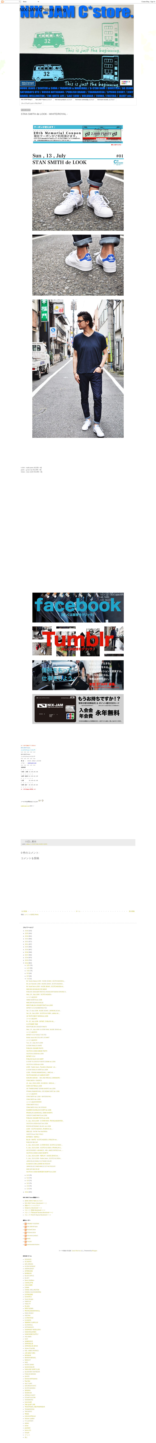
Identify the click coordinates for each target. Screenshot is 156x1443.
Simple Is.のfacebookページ (33, 1208)
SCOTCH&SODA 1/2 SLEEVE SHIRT (37, 1075)
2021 (27, 944)
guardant (27, 1428)
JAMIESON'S (29, 1341)
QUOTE (27, 1376)
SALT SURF (28, 1383)
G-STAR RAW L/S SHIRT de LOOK (37, 1070)
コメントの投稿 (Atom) (31, 914)
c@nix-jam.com (25, 806)
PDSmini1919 (31, 1232)
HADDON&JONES (30, 1332)
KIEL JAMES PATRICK (32, 1350)
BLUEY (27, 1278)
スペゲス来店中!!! (31, 997)
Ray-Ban (27, 1381)
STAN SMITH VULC (32, 1104)
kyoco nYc (28, 1430)
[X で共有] (31, 841)
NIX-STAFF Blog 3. (27, 99)
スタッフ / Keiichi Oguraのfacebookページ (38, 1215)
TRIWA (27, 1414)
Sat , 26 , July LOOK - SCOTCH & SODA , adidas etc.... (43, 1013)
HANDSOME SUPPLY (31, 1334)
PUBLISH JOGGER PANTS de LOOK (37, 1118)
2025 (27, 933)
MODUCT (28, 1360)
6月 (28, 1175)
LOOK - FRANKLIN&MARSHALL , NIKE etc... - (40, 1072)
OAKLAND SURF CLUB (32, 1369)
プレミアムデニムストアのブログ (31, 103)
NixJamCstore (31, 1229)
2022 (27, 941)
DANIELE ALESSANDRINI (33, 1292)
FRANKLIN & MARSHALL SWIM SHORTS (39, 1113)
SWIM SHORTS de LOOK (34, 1000)
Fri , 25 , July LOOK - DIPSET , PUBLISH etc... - (40, 1021)
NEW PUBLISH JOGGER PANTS (36, 1027)
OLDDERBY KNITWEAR (32, 1372)
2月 (28, 1186)
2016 (27, 957)
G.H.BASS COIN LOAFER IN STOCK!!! (38, 1164)
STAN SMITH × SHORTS (34, 1080)
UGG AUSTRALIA (30, 1416)
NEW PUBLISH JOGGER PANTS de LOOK (39, 1005)
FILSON (27, 1306)
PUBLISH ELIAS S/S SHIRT (35, 1059)
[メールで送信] (26, 841)
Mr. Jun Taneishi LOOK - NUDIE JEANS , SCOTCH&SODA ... (45, 984)
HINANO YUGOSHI (33, 1223)
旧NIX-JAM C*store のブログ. (34, 1201)
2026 (27, 931)
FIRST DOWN (29, 1308)
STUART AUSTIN (30, 1397)
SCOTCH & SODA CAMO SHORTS (37, 1153)
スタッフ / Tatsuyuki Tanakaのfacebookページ (39, 1212)
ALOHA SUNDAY (30, 1266)
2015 (27, 960)
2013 (27, 1192)
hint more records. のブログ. (106, 99)
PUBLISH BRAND (30, 1374)
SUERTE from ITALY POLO (34, 1134)
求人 (26, 1437)
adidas (28, 844)
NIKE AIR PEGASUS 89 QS (34, 1002)
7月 (28, 979)
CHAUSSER (28, 1285)
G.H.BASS (28, 1320)
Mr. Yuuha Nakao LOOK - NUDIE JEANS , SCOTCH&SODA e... (45, 981)
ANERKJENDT (29, 1268)
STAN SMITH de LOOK (33, 1099)
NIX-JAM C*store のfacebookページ (36, 1203)
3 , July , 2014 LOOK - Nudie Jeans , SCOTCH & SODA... (43, 1158)
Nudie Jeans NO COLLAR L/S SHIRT (37, 1037)
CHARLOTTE (29, 1283)
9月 (28, 973)
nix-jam (29, 1241)
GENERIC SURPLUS (31, 1322)
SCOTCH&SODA (30, 1388)
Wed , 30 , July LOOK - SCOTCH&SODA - (39, 994)
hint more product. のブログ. (63, 99)
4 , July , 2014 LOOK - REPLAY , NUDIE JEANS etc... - (43, 1156)
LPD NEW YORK (30, 1353)
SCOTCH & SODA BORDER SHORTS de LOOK (41, 1172)
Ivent (26, 1339)
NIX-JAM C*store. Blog (43, 9)
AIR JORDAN (29, 1264)
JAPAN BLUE (29, 1343)
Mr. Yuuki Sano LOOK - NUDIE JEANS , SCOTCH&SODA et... (45, 986)
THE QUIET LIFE (30, 1404)
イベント (27, 1435)
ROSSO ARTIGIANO (31, 1379)
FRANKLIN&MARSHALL (32, 1311)
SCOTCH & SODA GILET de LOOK (37, 1123)
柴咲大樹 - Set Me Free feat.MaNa (36, 1131)
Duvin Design (29, 1299)
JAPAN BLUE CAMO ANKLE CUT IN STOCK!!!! (40, 1166)
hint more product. (32, 1235)
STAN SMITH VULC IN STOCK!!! (36, 1107)
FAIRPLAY (28, 1301)
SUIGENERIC (29, 1400)
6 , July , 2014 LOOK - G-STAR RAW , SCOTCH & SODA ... (44, 1145)
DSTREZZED (29, 1294)
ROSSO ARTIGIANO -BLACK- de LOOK (38, 1126)
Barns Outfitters (29, 1280)
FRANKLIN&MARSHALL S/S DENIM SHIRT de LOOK (42, 1091)
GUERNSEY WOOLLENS (33, 1329)
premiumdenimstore (33, 1244)
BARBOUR (28, 1273)
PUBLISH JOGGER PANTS (34, 1048)
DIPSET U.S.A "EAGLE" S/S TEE (36, 1035)
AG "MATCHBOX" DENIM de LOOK (37, 1016)
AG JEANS (28, 1261)
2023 (27, 939)
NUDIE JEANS (43, 844)
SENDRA (27, 1390)
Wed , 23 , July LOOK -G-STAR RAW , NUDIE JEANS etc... (44, 1029)
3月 (28, 1183)
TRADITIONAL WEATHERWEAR (35, 1407)
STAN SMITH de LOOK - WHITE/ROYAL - (39, 1096)
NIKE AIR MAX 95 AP (32, 1169)
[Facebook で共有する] (33, 841)
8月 (28, 976)
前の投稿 (132, 911)
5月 (28, 1178)
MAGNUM (28, 1355)
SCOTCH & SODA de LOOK (35, 1053)
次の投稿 (24, 911)
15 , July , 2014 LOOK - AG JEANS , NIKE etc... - (41, 1083)
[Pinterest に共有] (35, 841)
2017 (27, 955)
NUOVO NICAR (29, 1367)
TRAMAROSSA (29, 1409)
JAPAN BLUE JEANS (31, 1346)
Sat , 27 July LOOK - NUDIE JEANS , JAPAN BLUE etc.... (43, 1011)
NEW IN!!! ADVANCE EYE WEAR (36, 989)
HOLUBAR (28, 1336)
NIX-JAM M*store (32, 1226)
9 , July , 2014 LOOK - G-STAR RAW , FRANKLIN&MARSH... (45, 1121)
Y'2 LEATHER (29, 1421)
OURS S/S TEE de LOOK (34, 1086)
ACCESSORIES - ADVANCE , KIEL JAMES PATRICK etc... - (44, 1150)
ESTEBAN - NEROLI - (33, 1137)
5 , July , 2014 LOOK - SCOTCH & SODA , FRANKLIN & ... (44, 1148)
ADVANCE (28, 1259)
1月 (28, 1189)
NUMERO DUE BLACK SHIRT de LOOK (38, 1110)
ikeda (28, 1238)
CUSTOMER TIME (32, 1024)
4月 (28, 1180)
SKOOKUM (28, 1393)
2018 (27, 952)
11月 (28, 968)
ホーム (78, 911)
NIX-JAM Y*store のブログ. (44, 99)
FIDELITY (28, 1304)
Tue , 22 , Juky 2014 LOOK (34, 1043)
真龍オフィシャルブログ (32, 1205)
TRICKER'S (28, 1411)
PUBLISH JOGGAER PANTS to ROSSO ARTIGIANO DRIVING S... (46, 992)
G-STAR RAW (34, 844)
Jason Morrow (76, 1251)
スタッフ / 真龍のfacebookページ (35, 1210)
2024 (27, 936)
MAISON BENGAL (30, 1357)
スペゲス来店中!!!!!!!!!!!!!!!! (33, 1102)
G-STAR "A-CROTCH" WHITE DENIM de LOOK (41, 1061)
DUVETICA (28, 1297)
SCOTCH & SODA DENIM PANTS (36, 1051)
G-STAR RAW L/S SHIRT (34, 1045)
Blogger (94, 1251)
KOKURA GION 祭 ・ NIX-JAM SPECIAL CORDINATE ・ (43, 1078)
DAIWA (27, 1287)
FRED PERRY (29, 1313)
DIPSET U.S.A (30, 1056)
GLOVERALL (29, 1325)
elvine (26, 1425)
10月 (28, 971)
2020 (27, 947)
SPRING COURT (30, 1395)
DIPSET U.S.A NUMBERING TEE (36, 1008)
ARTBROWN (29, 1271)
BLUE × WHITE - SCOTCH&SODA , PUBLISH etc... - (42, 1139)
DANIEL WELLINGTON (32, 1290)
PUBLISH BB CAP (32, 1142)
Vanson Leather (29, 1418)
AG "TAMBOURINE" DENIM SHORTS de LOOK (41, 1088)
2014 (27, 963)
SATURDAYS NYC (30, 1386)
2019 (27, 949)
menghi (27, 1432)
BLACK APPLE (29, 1276)
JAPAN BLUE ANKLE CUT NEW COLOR (39, 1161)
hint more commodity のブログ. (84, 99)
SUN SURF (28, 1402)
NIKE (26, 1362)
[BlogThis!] (29, 841)
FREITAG (27, 1315)
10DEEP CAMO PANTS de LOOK (36, 1115)
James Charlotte (30, 1348)
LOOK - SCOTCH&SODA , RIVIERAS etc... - (39, 1129)
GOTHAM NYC (29, 1327)
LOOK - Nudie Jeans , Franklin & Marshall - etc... (41, 1067)
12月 (28, 965)
